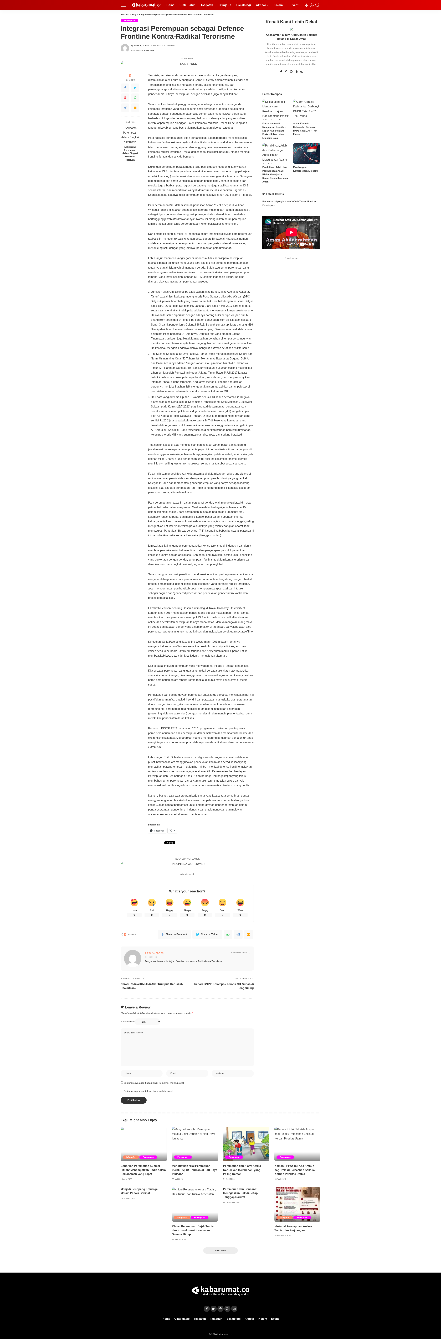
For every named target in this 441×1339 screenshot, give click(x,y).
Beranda (125, 14)
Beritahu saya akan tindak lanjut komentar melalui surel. (154, 1083)
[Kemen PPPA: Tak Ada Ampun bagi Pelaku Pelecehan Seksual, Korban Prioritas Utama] (297, 1144)
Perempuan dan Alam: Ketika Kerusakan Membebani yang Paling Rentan (242, 1169)
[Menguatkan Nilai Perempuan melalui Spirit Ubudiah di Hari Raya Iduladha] (195, 1144)
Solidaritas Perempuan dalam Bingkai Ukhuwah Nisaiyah (130, 153)
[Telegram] (125, 107)
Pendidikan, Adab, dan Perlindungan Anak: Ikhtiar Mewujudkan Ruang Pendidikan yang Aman (275, 174)
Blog (134, 14)
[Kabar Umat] (146, 5)
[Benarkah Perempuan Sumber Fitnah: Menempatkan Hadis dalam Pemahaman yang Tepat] (144, 1144)
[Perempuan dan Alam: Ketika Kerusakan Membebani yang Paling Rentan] (246, 1144)
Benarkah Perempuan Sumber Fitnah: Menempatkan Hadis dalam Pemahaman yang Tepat (143, 1169)
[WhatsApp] (135, 97)
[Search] (317, 5)
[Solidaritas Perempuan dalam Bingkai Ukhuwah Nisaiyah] (130, 135)
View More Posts (239, 952)
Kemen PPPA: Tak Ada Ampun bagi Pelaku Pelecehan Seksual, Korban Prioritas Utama (295, 1169)
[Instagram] (291, 72)
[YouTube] (301, 72)
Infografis (130, 1157)
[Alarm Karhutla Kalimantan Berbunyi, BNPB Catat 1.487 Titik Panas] (306, 110)
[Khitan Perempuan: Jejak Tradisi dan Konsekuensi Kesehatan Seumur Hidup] (195, 1204)
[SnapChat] (296, 72)
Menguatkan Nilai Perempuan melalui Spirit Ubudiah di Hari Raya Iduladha (194, 1169)
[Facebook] (125, 87)
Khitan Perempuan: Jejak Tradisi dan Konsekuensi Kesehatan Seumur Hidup (193, 1230)
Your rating (128, 1022)
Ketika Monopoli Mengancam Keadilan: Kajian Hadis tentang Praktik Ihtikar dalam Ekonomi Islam (274, 130)
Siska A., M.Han (141, 46)
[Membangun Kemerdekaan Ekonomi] (306, 153)
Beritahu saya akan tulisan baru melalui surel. (148, 1091)
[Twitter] (135, 87)
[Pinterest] (125, 97)
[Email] (135, 107)
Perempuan (129, 20)
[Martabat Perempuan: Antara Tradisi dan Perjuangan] (297, 1204)
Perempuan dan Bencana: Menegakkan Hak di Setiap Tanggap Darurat (240, 1193)
